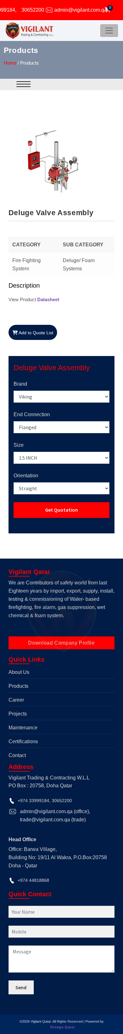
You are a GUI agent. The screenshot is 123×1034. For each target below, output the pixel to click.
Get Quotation (61, 510)
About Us (19, 672)
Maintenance (23, 727)
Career (16, 700)
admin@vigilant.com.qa (79, 10)
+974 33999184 (33, 800)
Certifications (23, 741)
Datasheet (48, 299)
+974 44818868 (33, 880)
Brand (20, 384)
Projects (18, 713)
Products (29, 63)
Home (10, 63)
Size (19, 445)
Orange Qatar (62, 1027)
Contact (17, 755)
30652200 (32, 10)
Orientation (26, 475)
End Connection (32, 414)
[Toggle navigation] (109, 30)
